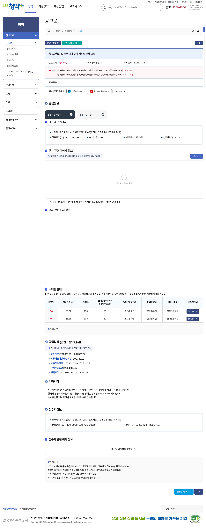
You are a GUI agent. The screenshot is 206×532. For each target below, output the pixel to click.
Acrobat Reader (100, 91)
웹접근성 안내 (187, 2)
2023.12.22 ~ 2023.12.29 (77, 363)
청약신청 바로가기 (70, 43)
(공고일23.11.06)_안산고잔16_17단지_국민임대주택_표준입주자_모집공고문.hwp (89, 70)
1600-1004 (87, 518)
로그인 (149, 2)
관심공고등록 (182, 491)
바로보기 (126, 70)
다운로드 (195, 156)
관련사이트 (170, 508)
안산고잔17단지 (86, 114)
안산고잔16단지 (54, 114)
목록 (199, 43)
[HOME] (49, 31)
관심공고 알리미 (160, 2)
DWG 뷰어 (118, 91)
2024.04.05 (70, 368)
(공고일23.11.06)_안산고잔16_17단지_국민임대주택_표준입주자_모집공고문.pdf (89, 74)
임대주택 (68, 31)
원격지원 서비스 (174, 2)
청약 (57, 31)
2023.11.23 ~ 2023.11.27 (72, 354)
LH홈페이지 (198, 2)
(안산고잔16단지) (70, 342)
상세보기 (191, 311)
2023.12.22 (78, 358)
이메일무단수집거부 (28, 508)
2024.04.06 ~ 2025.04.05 (74, 372)
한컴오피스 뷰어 (77, 91)
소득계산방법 (52, 43)
